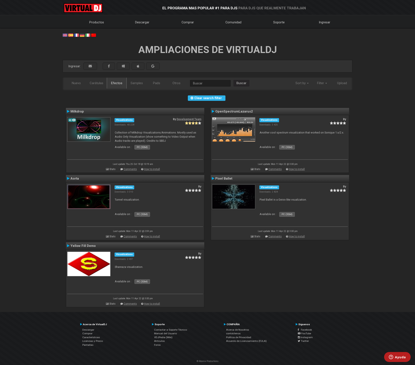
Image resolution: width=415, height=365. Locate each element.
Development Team (189, 119)
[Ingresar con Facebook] (109, 66)
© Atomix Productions (208, 361)
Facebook (305, 329)
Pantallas (87, 344)
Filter (321, 83)
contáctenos (233, 333)
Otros (176, 83)
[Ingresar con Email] (90, 66)
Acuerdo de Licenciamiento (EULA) (246, 340)
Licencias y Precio (92, 340)
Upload (342, 83)
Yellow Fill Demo (83, 246)
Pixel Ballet (223, 178)
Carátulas (96, 83)
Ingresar (324, 22)
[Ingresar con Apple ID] (138, 66)
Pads (156, 83)
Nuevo (76, 83)
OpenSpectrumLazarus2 (234, 111)
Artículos (159, 340)
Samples (137, 83)
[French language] (76, 35)
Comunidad (233, 22)
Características (91, 337)
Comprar (188, 22)
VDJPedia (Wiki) (163, 337)
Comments (130, 169)
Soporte (279, 22)
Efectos (116, 83)
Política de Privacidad (238, 337)
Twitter (304, 340)
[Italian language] (87, 35)
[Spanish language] (70, 35)
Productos (96, 22)
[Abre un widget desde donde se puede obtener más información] (397, 357)
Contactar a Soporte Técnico (170, 329)
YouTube (305, 333)
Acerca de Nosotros (237, 329)
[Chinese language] (93, 35)
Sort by (300, 83)
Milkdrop (77, 111)
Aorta (74, 178)
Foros (157, 344)
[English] (65, 35)
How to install (152, 169)
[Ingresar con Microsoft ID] (123, 66)
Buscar (241, 83)
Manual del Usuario (165, 333)
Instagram (306, 337)
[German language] (82, 35)
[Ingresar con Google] (153, 66)
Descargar (142, 22)
